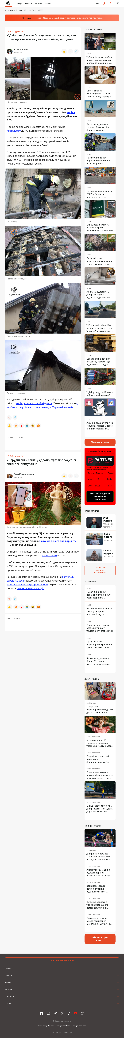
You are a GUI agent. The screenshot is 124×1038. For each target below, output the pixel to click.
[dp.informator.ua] (8, 3)
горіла (71, 112)
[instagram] (48, 1013)
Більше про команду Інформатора (100, 570)
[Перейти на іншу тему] (104, 3)
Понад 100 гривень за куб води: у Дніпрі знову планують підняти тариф (69, 18)
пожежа (11, 437)
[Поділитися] (70, 51)
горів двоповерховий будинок (34, 403)
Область (28, 3)
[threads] (82, 1013)
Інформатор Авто (79, 1026)
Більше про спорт (100, 939)
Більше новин (100, 442)
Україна (38, 3)
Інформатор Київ (63, 1026)
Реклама (48, 3)
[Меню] (117, 3)
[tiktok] (68, 1013)
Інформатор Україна (46, 1026)
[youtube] (75, 1013)
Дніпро (19, 3)
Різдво (17, 619)
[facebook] (41, 1013)
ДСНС (21, 437)
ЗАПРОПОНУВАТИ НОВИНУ (62, 960)
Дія (8, 619)
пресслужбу (14, 130)
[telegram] (55, 1013)
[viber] (62, 1013)
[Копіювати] (76, 51)
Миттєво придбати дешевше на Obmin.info (100, 496)
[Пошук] (110, 3)
